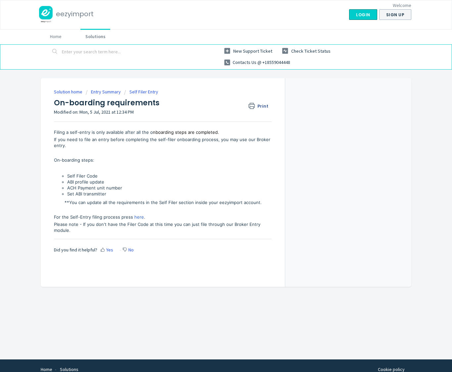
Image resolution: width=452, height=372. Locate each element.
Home (56, 36)
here (139, 217)
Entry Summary (106, 92)
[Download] (213, 99)
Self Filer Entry (143, 92)
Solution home (68, 92)
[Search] (55, 52)
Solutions (95, 36)
